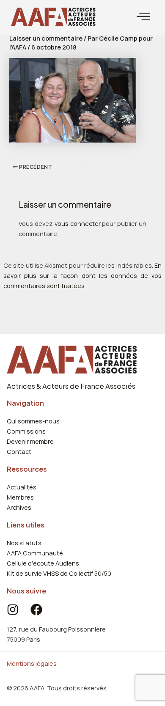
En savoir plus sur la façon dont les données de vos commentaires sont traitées (82, 275)
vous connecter (78, 223)
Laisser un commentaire (45, 38)
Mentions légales (32, 663)
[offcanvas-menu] (143, 17)
